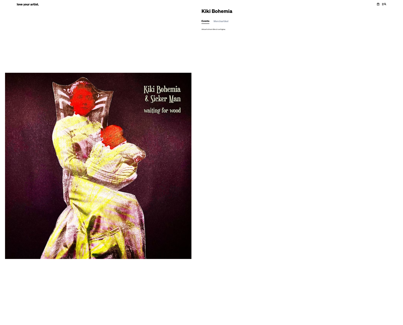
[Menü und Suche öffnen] (384, 4)
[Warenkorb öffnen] (378, 4)
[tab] (206, 21)
